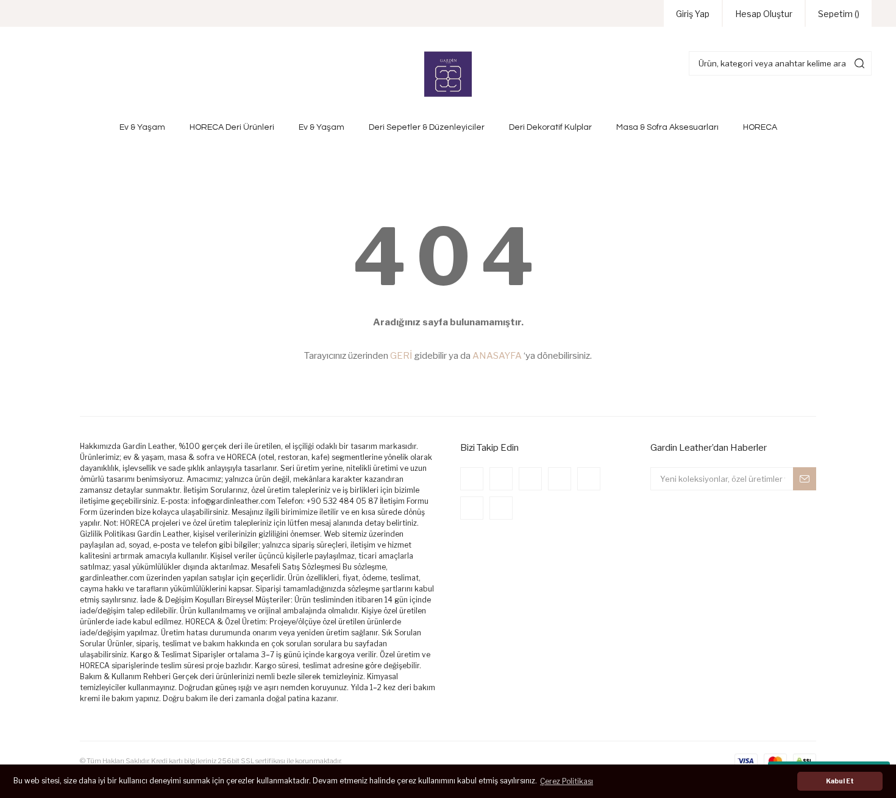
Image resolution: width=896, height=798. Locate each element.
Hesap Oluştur (763, 14)
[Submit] (804, 478)
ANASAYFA (497, 355)
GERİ (401, 355)
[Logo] (447, 74)
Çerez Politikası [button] (566, 781)
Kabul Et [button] (840, 781)
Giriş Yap (692, 14)
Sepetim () (838, 14)
